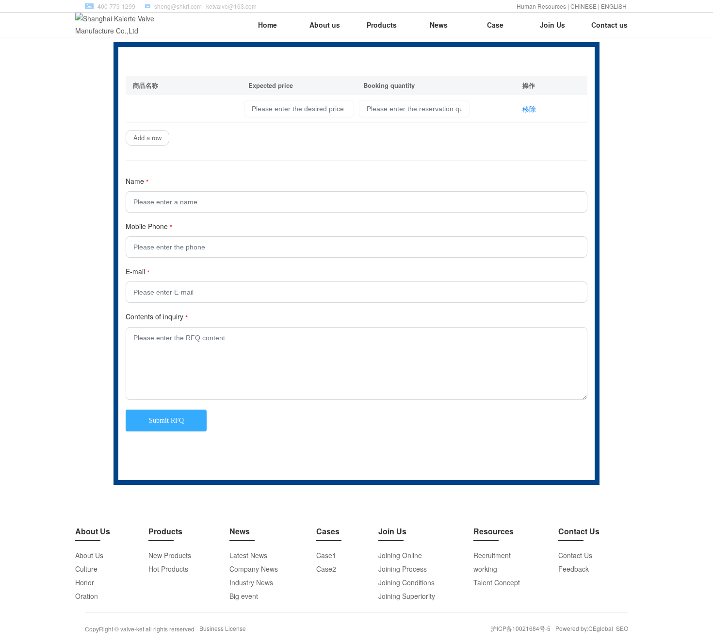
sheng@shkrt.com (178, 6)
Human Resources (541, 6)
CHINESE (583, 6)
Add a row (147, 137)
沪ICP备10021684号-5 (521, 628)
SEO (622, 628)
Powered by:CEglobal (584, 628)
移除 (529, 109)
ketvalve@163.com (231, 6)
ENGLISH (614, 6)
